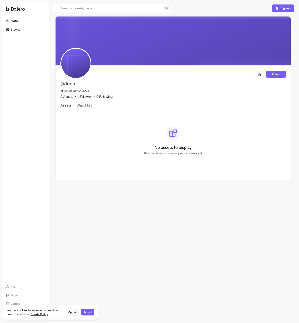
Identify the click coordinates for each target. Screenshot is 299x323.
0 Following (104, 97)
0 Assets (66, 97)
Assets (66, 105)
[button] (283, 8)
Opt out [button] (72, 312)
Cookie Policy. (39, 314)
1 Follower (85, 97)
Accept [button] (88, 312)
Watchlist (84, 105)
